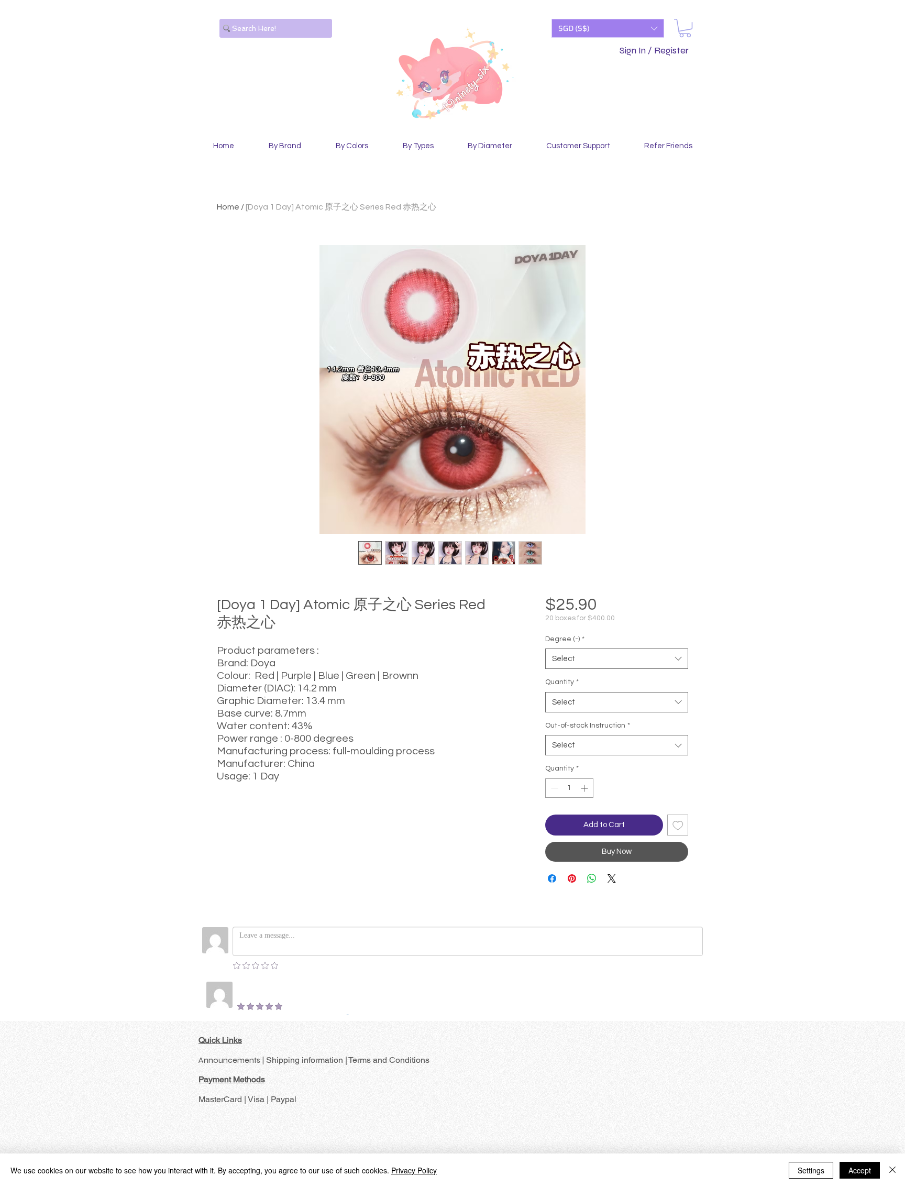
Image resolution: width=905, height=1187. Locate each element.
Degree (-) (564, 639)
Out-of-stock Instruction (587, 725)
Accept (859, 1170)
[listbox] (607, 28)
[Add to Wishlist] (678, 825)
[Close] (892, 1170)
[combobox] (616, 659)
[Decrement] (553, 788)
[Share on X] (611, 878)
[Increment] (585, 788)
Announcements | (232, 1060)
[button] (607, 28)
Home (228, 207)
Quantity (562, 682)
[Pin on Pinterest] (572, 878)
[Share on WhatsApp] (592, 878)
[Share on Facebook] (552, 878)
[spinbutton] (569, 788)
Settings (811, 1170)
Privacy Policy (414, 1170)
